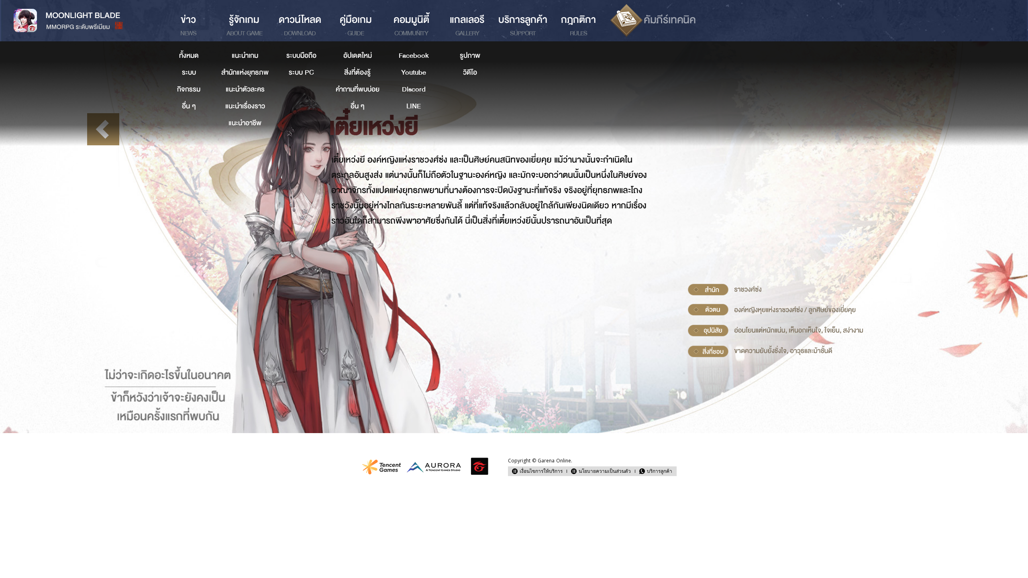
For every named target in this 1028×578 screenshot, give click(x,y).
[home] (80, 20)
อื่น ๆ (189, 106)
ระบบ (189, 72)
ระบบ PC (301, 72)
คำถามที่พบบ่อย (357, 89)
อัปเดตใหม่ (357, 55)
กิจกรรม (188, 89)
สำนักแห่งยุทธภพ (245, 72)
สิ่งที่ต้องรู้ (357, 72)
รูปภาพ (470, 55)
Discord (414, 89)
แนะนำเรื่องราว (245, 106)
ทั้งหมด (189, 55)
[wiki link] (653, 20)
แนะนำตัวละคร (245, 89)
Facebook (414, 55)
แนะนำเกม (245, 55)
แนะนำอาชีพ (244, 123)
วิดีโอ (470, 72)
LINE (413, 106)
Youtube (413, 72)
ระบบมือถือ (301, 55)
